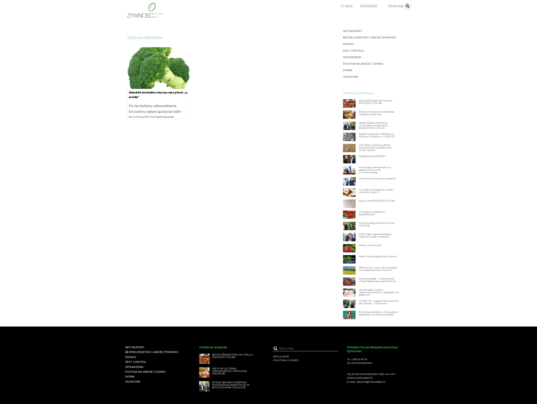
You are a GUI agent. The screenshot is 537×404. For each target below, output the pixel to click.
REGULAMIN (281, 356)
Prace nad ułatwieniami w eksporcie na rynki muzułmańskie (375, 170)
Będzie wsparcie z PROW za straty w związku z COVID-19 (377, 135)
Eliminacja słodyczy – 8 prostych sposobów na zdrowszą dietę (378, 313)
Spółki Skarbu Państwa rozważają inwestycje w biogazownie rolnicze (373, 125)
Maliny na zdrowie (370, 245)
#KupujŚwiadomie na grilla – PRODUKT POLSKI (376, 101)
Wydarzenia (352, 57)
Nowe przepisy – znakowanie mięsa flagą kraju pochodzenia (377, 279)
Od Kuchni (350, 76)
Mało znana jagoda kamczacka (378, 256)
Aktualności (352, 31)
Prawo (348, 44)
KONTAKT (368, 6)
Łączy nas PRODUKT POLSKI (377, 200)
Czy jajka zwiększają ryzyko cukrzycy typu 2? (376, 190)
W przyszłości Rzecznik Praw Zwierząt (377, 224)
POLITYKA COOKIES (285, 360)
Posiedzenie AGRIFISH (372, 156)
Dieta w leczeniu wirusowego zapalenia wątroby (376, 112)
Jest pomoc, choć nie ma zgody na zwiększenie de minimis (378, 268)
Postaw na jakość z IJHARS (363, 63)
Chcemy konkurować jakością (377, 178)
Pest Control (353, 50)
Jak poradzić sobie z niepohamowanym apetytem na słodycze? (379, 292)
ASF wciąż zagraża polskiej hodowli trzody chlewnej (375, 235)
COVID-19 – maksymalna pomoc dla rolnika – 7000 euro (379, 302)
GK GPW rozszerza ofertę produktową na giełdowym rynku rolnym (375, 147)
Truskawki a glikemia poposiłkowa (372, 213)
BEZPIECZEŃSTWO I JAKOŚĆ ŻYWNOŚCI (369, 37)
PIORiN (347, 70)
